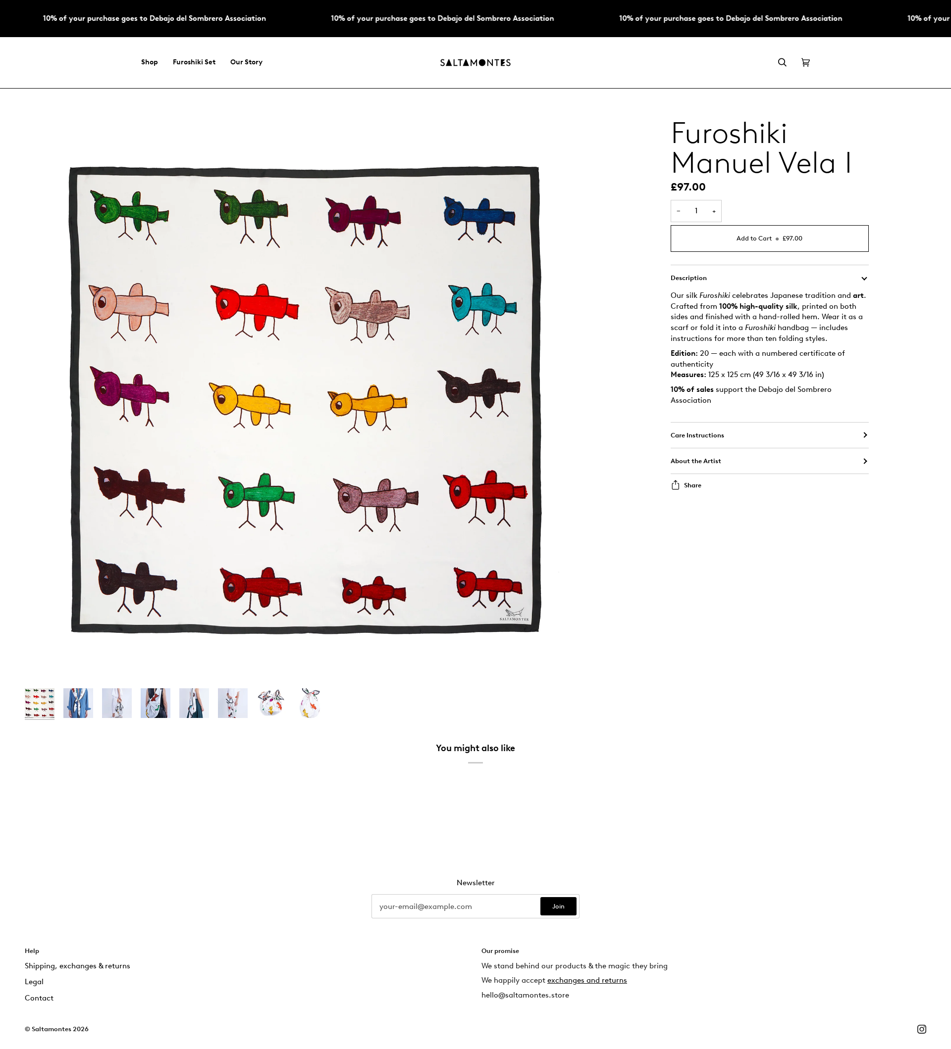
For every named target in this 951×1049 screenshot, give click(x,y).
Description (689, 278)
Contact (39, 998)
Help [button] (32, 950)
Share (692, 485)
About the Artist (696, 461)
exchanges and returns (587, 980)
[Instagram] (921, 1029)
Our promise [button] (500, 950)
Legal (34, 981)
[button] (153, 62)
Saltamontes (51, 1029)
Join (558, 906)
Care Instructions (697, 435)
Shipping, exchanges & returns (77, 965)
